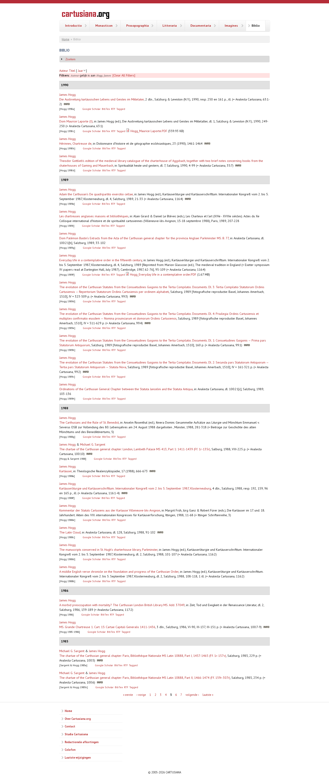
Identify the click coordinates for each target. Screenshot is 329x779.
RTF (113, 109)
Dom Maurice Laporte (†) (76, 121)
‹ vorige (141, 695)
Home (65, 39)
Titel (72, 71)
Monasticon (104, 26)
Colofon (70, 749)
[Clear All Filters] (124, 75)
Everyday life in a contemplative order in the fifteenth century (100, 260)
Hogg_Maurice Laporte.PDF (148, 131)
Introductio (73, 26)
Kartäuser (65, 471)
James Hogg (67, 95)
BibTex (106, 109)
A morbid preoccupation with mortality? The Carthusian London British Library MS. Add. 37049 (122, 605)
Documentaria (200, 26)
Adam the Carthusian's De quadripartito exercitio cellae (96, 194)
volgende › (192, 695)
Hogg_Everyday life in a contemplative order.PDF (163, 274)
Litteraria (169, 26)
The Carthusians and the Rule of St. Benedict (89, 422)
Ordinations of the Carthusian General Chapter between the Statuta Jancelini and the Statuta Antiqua (126, 389)
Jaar (80, 71)
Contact (70, 726)
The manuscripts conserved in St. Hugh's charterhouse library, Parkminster (108, 550)
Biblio (256, 26)
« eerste (128, 695)
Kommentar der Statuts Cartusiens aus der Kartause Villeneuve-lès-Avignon (109, 510)
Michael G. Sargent (92, 444)
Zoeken (70, 59)
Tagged (120, 109)
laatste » (208, 695)
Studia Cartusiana (76, 734)
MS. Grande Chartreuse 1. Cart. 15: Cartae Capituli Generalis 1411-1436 (107, 627)
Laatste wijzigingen (78, 757)
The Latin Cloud (70, 532)
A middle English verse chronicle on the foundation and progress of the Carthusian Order (119, 572)
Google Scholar (91, 109)
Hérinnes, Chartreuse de (75, 143)
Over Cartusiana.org (78, 718)
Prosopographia (137, 26)
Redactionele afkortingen (81, 742)
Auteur (63, 71)
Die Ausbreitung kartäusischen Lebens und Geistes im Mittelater (101, 99)
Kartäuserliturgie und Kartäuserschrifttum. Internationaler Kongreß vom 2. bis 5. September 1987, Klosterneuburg (135, 488)
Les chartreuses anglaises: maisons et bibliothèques (93, 216)
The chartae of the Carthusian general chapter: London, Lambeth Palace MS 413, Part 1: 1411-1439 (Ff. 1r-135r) (134, 449)
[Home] (85, 15)
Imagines (231, 26)
